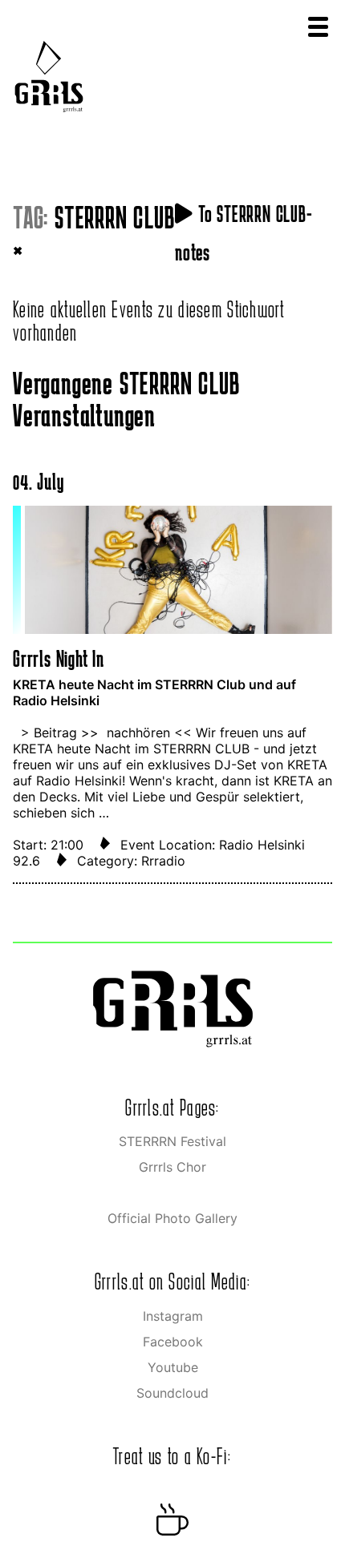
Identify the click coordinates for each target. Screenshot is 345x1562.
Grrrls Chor (172, 1167)
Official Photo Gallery (172, 1218)
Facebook (173, 1342)
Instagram (173, 1316)
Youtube (173, 1367)
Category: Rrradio (131, 862)
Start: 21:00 (50, 845)
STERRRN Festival (172, 1141)
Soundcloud (172, 1393)
